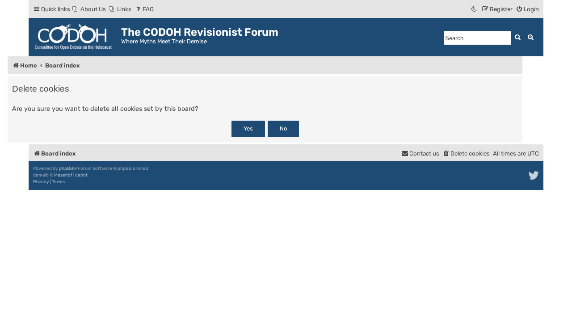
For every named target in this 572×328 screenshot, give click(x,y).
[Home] (76, 37)
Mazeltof (63, 175)
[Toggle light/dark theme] (475, 9)
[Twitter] (534, 176)
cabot (81, 175)
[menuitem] (89, 9)
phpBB (66, 168)
